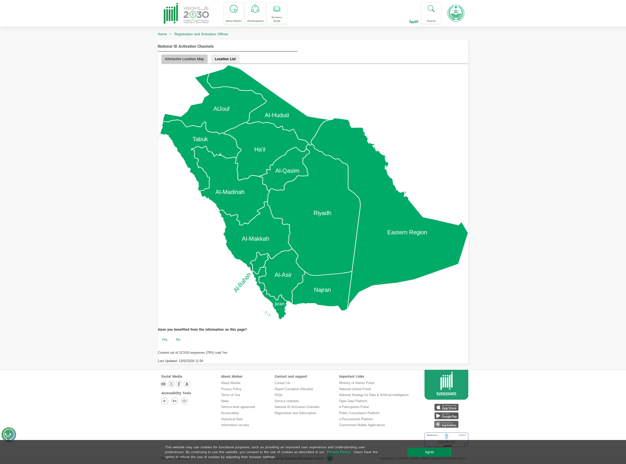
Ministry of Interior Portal (356, 383)
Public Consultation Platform (359, 413)
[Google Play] (446, 415)
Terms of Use (230, 395)
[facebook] (179, 384)
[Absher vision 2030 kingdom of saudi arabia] (186, 11)
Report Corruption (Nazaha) (294, 389)
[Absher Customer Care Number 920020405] (446, 390)
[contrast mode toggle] (184, 400)
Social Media (171, 376)
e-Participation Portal (354, 407)
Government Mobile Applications (362, 425)
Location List (225, 59)
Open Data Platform (353, 401)
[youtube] (163, 384)
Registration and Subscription (295, 413)
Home (162, 34)
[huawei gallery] (446, 424)
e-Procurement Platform (356, 419)
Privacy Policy (231, 389)
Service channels (287, 401)
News (225, 401)
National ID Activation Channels (186, 46)
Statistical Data (232, 419)
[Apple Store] (446, 407)
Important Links (351, 376)
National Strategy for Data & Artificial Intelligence (374, 395)
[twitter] (171, 384)
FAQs (279, 395)
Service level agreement (238, 407)
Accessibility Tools (176, 393)
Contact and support (291, 376)
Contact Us (283, 383)
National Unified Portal (355, 389)
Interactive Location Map (184, 59)
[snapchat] (187, 384)
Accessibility (230, 413)
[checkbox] (164, 339)
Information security (235, 425)
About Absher (232, 376)
